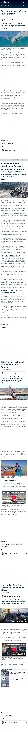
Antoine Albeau (5, 544)
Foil (3, 715)
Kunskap (12, 5)
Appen (17, 5)
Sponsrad (4, 327)
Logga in (24, 2)
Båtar (2, 5)
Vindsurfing (10, 143)
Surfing (3, 143)
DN (8, 98)
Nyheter (22, 5)
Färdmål (7, 5)
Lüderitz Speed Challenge (16, 544)
